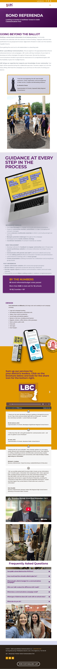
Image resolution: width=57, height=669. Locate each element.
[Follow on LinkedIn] (13, 658)
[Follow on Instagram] (10, 658)
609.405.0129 (37, 648)
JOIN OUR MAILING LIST (28, 664)
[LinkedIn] (50, 1)
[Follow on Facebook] (7, 658)
